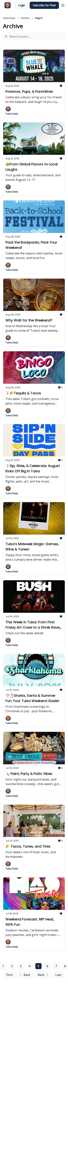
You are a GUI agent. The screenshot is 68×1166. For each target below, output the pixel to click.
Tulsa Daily (9, 18)
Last (58, 975)
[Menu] (62, 5)
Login (21, 5)
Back (27, 975)
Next (41, 975)
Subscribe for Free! (44, 5)
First (9, 975)
